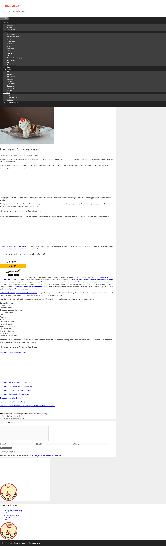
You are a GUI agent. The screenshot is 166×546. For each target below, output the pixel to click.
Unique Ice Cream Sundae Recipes (12, 246)
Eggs (8, 46)
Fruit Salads (10, 88)
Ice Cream (10, 100)
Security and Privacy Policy (12, 511)
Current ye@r (5, 452)
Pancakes (9, 53)
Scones (9, 62)
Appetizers (7, 67)
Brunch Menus (11, 34)
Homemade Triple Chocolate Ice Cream (14, 402)
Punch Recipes (11, 76)
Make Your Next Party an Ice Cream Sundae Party (18, 293)
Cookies (9, 95)
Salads (9, 72)
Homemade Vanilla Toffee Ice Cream (13, 382)
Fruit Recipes (10, 86)
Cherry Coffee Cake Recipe (12, 416)
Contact (6, 519)
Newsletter (10, 25)
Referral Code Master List (18, 289)
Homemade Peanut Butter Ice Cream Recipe (16, 386)
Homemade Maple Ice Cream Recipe (13, 353)
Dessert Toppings (12, 97)
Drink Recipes (11, 83)
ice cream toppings (41, 414)
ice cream (29, 414)
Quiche (9, 39)
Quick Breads (11, 60)
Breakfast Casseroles (13, 36)
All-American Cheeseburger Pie (13, 418)
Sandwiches (10, 74)
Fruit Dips (9, 90)
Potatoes (9, 81)
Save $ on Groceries (10, 102)
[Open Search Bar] (1, 106)
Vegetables (10, 79)
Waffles (9, 55)
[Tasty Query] (8, 500)
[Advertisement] (52, 183)
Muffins (9, 50)
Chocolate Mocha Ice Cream (10, 398)
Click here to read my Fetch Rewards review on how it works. (90, 279)
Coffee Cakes (11, 41)
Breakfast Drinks (11, 65)
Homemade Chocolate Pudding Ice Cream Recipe (18, 390)
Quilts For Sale (11, 29)
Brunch (6, 32)
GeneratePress (34, 543)
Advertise (9, 27)
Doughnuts (10, 43)
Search (6, 22)
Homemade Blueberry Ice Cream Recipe (14, 394)
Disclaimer (7, 513)
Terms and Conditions (11, 515)
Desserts (6, 93)
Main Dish (7, 69)
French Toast (10, 48)
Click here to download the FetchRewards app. (31, 286)
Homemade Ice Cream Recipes (13, 414)
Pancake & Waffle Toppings (14, 57)
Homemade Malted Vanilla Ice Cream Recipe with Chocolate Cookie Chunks (27, 406)
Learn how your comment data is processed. (45, 456)
